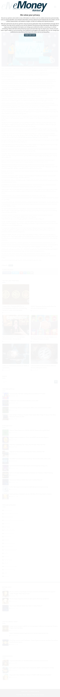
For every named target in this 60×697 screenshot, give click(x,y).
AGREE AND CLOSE (30, 35)
